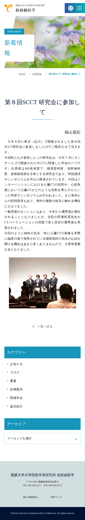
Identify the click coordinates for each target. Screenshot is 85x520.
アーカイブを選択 (19, 438)
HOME (22, 74)
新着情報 (37, 74)
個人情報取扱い (31, 497)
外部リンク (56, 497)
